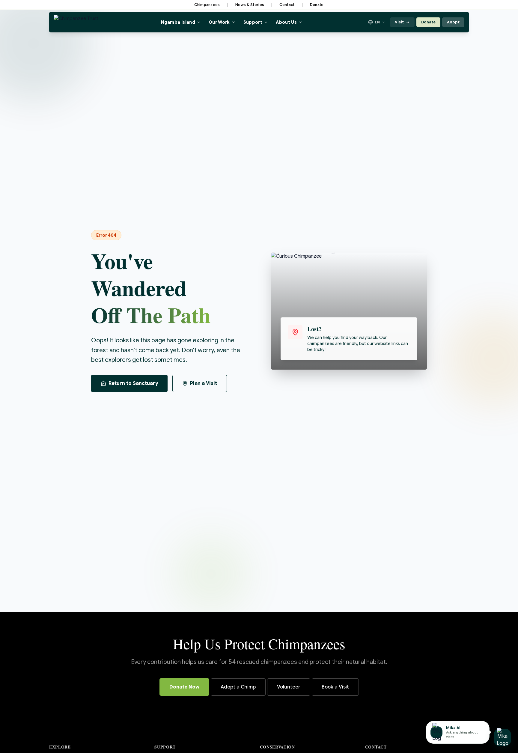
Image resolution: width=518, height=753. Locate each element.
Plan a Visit (203, 383)
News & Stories (249, 4)
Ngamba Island (178, 22)
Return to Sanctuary (133, 383)
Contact (286, 4)
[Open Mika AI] (502, 737)
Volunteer (288, 687)
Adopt (453, 22)
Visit (399, 22)
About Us (286, 22)
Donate (317, 4)
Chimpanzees (207, 4)
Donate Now (184, 687)
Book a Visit (335, 687)
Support (252, 22)
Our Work (219, 22)
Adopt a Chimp (238, 687)
